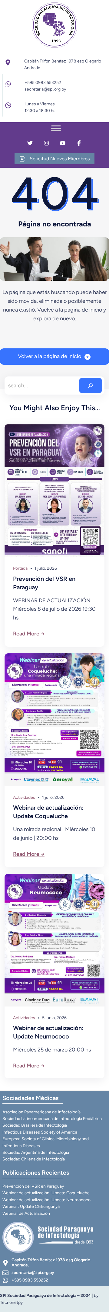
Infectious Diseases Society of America (39, 1132)
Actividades (24, 797)
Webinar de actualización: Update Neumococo (48, 1032)
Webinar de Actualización (26, 1213)
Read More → (29, 633)
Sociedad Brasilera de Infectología (34, 1125)
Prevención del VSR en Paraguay (44, 583)
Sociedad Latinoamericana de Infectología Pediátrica (52, 1118)
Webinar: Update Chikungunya (31, 1206)
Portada (20, 568)
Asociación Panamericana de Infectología (41, 1112)
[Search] (90, 385)
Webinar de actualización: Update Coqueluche (48, 812)
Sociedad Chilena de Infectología (33, 1159)
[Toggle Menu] (56, 128)
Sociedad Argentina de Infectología (35, 1152)
